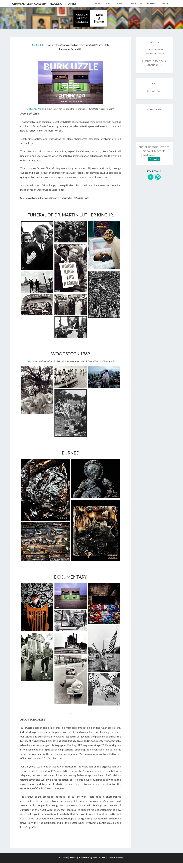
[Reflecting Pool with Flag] (104, 648)
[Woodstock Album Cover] (104, 377)
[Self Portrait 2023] (37, 607)
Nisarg (120, 857)
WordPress (99, 857)
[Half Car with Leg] (70, 679)
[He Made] (95, 530)
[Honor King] (70, 268)
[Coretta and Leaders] (37, 304)
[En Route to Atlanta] (37, 282)
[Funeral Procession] (104, 294)
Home (98, 3)
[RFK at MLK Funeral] (37, 245)
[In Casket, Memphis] (104, 245)
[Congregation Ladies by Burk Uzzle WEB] (104, 603)
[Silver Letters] (45, 490)
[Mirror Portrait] (37, 657)
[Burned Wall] (45, 541)
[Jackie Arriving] (70, 231)
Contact (166, 3)
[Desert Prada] (70, 596)
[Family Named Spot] (104, 689)
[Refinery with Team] (70, 643)
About (109, 3)
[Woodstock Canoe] (70, 377)
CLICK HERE (39, 44)
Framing (151, 3)
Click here (31, 361)
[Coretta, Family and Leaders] (70, 304)
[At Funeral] (70, 327)
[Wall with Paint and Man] (70, 620)
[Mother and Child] (95, 478)
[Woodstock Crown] (37, 390)
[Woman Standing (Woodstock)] (70, 413)
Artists (121, 3)
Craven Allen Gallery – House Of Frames (44, 3)
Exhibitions (136, 3)
